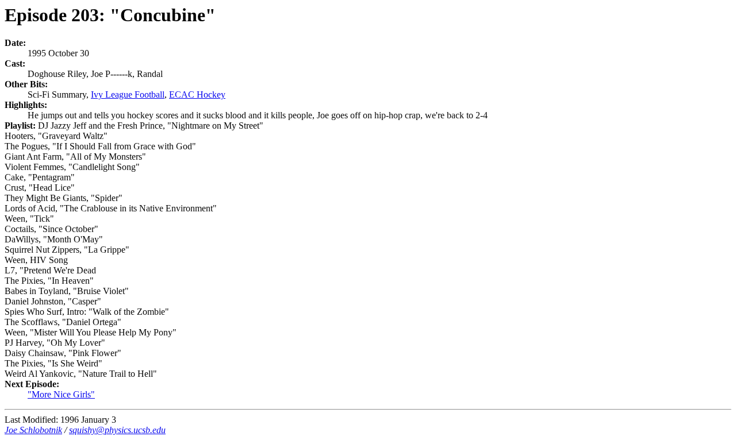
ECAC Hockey (197, 94)
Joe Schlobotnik (33, 430)
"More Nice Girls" (61, 394)
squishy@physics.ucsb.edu (117, 430)
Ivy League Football (127, 94)
